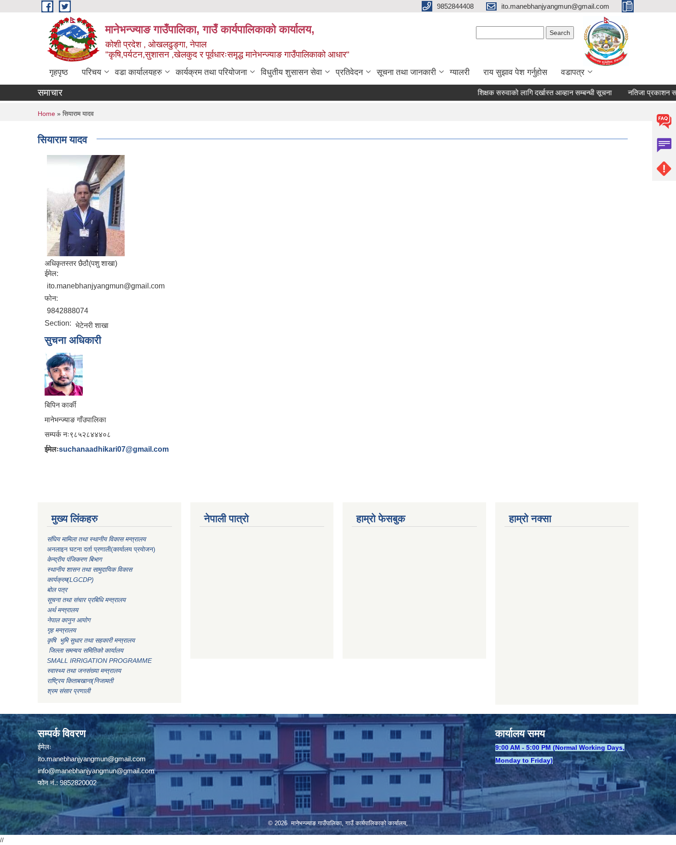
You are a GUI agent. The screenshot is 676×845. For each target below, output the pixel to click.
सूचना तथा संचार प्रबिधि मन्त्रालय (86, 600)
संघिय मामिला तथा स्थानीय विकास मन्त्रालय (97, 539)
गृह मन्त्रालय (61, 630)
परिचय (91, 72)
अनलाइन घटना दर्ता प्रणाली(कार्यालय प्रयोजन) (101, 549)
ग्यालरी (460, 72)
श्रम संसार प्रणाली (68, 691)
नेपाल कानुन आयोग (68, 620)
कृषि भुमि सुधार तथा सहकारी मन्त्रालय (92, 640)
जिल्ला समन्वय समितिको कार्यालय (85, 650)
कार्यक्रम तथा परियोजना (211, 72)
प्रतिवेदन (349, 72)
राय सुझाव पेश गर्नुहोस (515, 72)
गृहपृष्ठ (58, 72)
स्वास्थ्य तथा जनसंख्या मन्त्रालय (84, 670)
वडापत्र (572, 72)
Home (46, 113)
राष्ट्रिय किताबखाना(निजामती (80, 680)
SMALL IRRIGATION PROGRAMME (99, 660)
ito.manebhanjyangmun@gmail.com (92, 759)
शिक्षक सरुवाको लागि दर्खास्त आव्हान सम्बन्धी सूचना (531, 93)
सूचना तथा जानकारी (406, 72)
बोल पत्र (58, 589)
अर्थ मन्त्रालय (62, 610)
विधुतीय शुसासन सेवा (291, 72)
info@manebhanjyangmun (77, 771)
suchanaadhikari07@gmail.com (114, 449)
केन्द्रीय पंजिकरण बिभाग (75, 559)
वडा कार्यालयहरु (138, 72)
